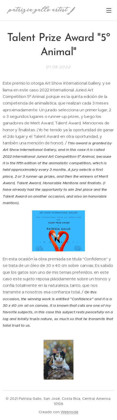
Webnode (69, 412)
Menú (108, 10)
